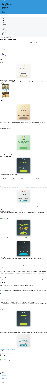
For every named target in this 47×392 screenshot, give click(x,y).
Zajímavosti (3, 10)
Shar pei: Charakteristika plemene (5, 5)
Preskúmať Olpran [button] (23, 170)
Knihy (3, 18)
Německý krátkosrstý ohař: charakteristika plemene (7, 360)
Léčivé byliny (4, 31)
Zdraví (3, 22)
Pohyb (3, 54)
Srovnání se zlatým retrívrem (5, 56)
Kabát (3, 51)
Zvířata (2, 25)
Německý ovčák (2, 301)
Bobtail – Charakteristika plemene (5, 3)
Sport (3, 21)
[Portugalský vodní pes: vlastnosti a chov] (4, 90)
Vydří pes (2, 48)
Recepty (2, 33)
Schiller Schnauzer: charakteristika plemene (6, 2)
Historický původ (3, 49)
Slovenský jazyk (4, 23)
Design (3, 20)
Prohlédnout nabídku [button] (23, 200)
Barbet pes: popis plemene (3, 355)
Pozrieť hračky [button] (23, 233)
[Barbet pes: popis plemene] (1, 354)
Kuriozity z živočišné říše (5, 30)
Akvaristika (4, 28)
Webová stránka (1, 371)
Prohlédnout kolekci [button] (23, 75)
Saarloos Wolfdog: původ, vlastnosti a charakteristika (7, 4)
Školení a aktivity (3, 53)
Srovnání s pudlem (4, 55)
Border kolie (1, 290)
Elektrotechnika (3, 8)
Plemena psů (3, 37)
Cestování (4, 19)
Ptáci (3, 27)
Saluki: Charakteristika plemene (5, 7)
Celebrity (2, 34)
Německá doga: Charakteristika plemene (6, 6)
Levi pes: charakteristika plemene (5, 89)
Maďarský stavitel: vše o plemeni (5, 97)
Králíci (3, 29)
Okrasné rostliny (4, 32)
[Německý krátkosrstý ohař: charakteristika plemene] (3, 359)
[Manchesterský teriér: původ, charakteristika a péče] (4, 91)
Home (1, 37)
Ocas (3, 52)
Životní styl (3, 11)
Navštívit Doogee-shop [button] (23, 254)
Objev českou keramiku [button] (23, 118)
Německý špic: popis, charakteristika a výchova (6, 353)
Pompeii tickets (3, 12)
